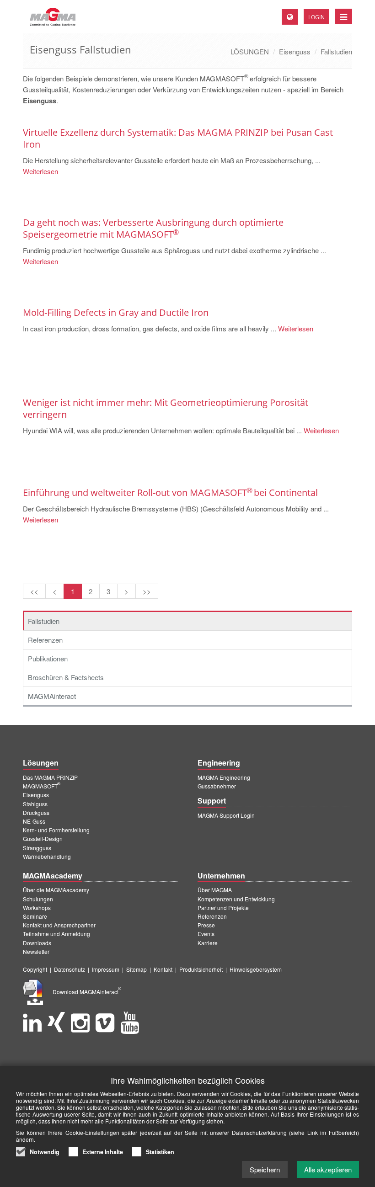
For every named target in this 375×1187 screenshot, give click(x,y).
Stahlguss (35, 804)
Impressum (105, 969)
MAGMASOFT (41, 786)
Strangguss (37, 848)
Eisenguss (295, 51)
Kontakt (163, 969)
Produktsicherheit (201, 969)
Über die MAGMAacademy (56, 890)
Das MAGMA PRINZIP (50, 777)
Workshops (37, 907)
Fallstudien (336, 51)
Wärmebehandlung (47, 856)
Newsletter (36, 951)
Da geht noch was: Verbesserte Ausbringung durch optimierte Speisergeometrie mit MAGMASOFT (153, 228)
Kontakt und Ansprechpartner (59, 925)
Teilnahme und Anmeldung (56, 933)
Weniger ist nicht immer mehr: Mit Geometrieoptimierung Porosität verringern (165, 408)
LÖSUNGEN (249, 51)
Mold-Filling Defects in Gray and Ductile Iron (116, 312)
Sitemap (136, 969)
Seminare (35, 916)
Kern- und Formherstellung (56, 830)
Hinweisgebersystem (256, 969)
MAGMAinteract (52, 696)
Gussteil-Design (43, 838)
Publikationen (48, 658)
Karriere (208, 943)
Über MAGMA (215, 890)
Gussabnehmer (217, 786)
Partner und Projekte (223, 907)
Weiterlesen (40, 171)
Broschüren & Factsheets (66, 677)
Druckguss (36, 812)
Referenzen (45, 639)
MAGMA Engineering (224, 777)
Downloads (37, 943)
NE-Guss (34, 821)
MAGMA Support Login (226, 815)
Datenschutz (69, 969)
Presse (206, 925)
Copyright (35, 969)
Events (206, 933)
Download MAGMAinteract (87, 991)
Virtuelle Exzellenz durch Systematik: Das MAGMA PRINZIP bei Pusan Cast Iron (178, 138)
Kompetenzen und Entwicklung (236, 899)
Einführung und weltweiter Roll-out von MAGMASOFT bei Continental (170, 492)
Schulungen (38, 899)
